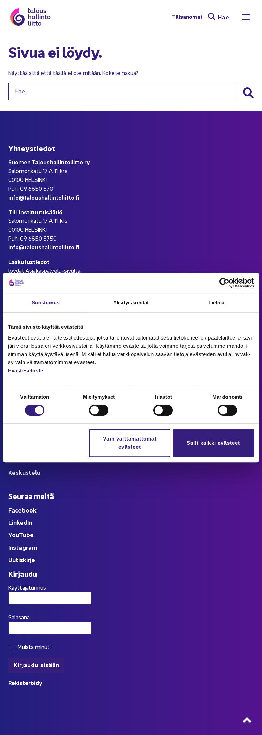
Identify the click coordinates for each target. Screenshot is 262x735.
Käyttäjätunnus (27, 587)
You (13, 534)
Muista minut (33, 646)
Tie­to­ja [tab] (216, 302)
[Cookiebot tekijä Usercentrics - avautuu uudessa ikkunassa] (224, 283)
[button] (248, 92)
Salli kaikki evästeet (213, 443)
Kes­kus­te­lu (24, 472)
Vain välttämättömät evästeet (130, 443)
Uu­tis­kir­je (21, 559)
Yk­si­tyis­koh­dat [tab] (131, 302)
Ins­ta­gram (22, 547)
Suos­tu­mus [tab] (45, 302)
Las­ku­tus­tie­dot (28, 261)
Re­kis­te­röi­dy (25, 683)
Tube (26, 534)
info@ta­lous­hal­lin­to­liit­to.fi (43, 197)
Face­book (22, 510)
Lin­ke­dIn (20, 522)
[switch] (98, 410)
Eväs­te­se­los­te (25, 370)
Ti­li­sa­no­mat (187, 17)
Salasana (19, 617)
